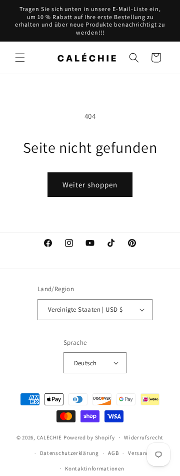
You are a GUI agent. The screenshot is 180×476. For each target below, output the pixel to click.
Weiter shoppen (90, 184)
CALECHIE (49, 437)
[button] (20, 58)
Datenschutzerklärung (69, 452)
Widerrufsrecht (144, 437)
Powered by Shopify (89, 437)
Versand (139, 452)
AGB (113, 452)
